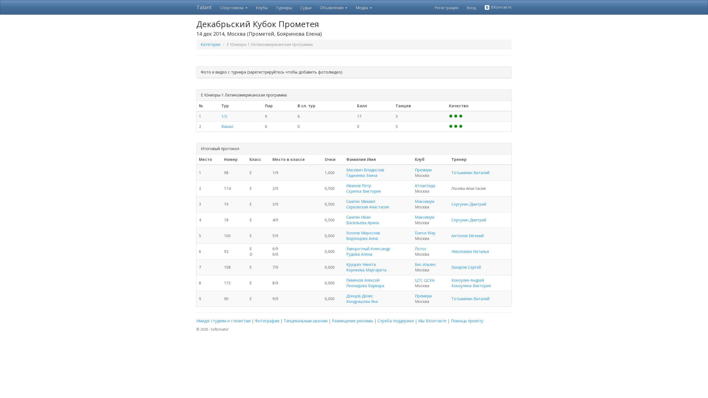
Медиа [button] (362, 7)
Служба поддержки (396, 320)
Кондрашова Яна (362, 301)
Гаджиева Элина (361, 175)
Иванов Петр (358, 185)
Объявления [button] (332, 7)
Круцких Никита (361, 264)
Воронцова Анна (362, 238)
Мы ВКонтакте (432, 320)
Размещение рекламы (352, 320)
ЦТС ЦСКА (424, 280)
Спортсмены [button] (232, 7)
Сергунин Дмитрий (468, 204)
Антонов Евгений (467, 235)
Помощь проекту (467, 320)
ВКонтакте (501, 7)
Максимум (424, 201)
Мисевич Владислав (365, 169)
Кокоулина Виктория (471, 285)
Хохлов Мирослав (363, 232)
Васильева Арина (362, 222)
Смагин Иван (358, 217)
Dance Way (425, 232)
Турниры (284, 7)
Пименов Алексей (362, 280)
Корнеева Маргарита (366, 270)
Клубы (262, 7)
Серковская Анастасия (367, 207)
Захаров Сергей (466, 267)
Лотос (420, 248)
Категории (210, 44)
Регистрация (446, 7)
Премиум (423, 169)
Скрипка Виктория (363, 191)
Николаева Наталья (470, 251)
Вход (471, 7)
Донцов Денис (359, 295)
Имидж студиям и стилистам (223, 320)
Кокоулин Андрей (467, 280)
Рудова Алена (359, 254)
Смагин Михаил (360, 201)
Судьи (305, 7)
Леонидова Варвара (365, 285)
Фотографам (267, 320)
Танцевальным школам (305, 320)
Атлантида (425, 185)
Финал (227, 126)
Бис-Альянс (425, 264)
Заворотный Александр (368, 248)
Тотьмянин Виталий (470, 172)
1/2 (224, 116)
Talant (204, 7)
